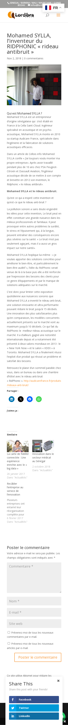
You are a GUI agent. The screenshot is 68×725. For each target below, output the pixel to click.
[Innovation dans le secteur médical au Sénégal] (43, 446)
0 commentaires (33, 58)
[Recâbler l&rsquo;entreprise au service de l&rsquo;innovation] (19, 503)
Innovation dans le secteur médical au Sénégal (43, 457)
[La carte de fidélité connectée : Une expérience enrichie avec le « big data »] (18, 446)
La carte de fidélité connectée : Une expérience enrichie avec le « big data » (18, 461)
